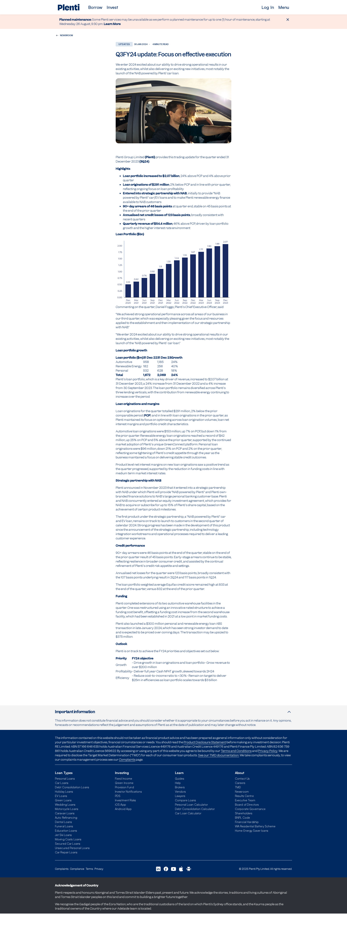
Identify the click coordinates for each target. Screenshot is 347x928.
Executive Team (245, 800)
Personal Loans (65, 778)
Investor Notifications (128, 791)
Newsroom (242, 791)
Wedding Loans (65, 804)
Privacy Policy (268, 751)
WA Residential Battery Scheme (255, 826)
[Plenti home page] (69, 7)
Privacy (99, 869)
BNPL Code (242, 817)
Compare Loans (185, 800)
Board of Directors (247, 804)
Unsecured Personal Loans (72, 848)
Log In (268, 7)
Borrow (95, 7)
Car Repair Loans (66, 852)
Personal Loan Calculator (191, 804)
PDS (117, 796)
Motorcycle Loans (66, 809)
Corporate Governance (250, 809)
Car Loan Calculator (188, 813)
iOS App (120, 804)
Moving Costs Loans (68, 839)
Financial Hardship (247, 822)
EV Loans (61, 796)
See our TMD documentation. (218, 755)
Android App (123, 809)
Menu (283, 7)
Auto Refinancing (66, 817)
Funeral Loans (64, 826)
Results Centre (244, 796)
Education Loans (66, 830)
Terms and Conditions (236, 751)
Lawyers (180, 796)
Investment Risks (125, 800)
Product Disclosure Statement (205, 742)
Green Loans (63, 800)
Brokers (180, 787)
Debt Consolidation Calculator (195, 809)
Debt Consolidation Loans (72, 787)
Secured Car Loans (67, 843)
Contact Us (242, 778)
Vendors (180, 791)
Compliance (77, 869)
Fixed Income (123, 778)
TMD (238, 787)
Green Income (124, 783)
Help (178, 783)
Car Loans (61, 783)
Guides (179, 778)
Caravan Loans (65, 813)
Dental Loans (63, 822)
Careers (240, 783)
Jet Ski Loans (63, 835)
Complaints (127, 760)
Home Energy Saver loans (251, 830)
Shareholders (243, 813)
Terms (89, 869)
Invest (112, 7)
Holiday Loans (64, 791)
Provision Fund (124, 787)
